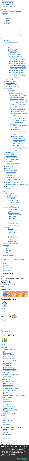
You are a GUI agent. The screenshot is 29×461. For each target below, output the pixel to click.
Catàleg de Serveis (8, 383)
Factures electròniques (9, 394)
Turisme (5, 411)
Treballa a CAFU (7, 372)
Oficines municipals (8, 381)
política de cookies (15, 455)
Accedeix (3, 308)
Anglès (7, 20)
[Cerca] (20, 36)
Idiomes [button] (5, 15)
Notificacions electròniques (11, 388)
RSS (4, 268)
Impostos (6, 392)
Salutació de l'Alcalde (9, 349)
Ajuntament (4, 347)
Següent (8, 332)
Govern (5, 351)
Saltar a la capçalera (8, 1)
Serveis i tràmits (5, 379)
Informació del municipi (10, 410)
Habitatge (6, 399)
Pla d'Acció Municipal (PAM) (11, 360)
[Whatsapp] (4, 13)
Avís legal (5, 436)
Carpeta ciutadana (8, 387)
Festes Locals (7, 378)
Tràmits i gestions (8, 385)
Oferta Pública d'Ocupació (10, 374)
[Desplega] (11, 259)
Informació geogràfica (9, 413)
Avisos (5, 292)
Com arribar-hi (7, 404)
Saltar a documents (7, 4)
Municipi (3, 403)
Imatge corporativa (8, 367)
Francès (8, 23)
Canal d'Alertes (7, 397)
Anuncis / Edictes (8, 356)
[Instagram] (17, 11)
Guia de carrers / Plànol (10, 406)
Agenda (5, 265)
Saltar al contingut (7, 2)
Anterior (3, 332)
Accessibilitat (7, 438)
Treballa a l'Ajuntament (9, 371)
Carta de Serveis (7, 376)
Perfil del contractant (9, 358)
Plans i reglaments (8, 355)
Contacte (3, 9)
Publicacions (6, 296)
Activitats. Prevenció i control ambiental (14, 395)
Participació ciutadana (9, 369)
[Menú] (1, 38)
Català (7, 16)
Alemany (8, 22)
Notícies (5, 263)
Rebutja (19, 458)
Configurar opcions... (6, 458)
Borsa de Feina (7, 401)
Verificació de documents (10, 390)
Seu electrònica (7, 363)
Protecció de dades (8, 434)
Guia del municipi (8, 408)
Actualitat (7, 259)
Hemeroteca (6, 270)
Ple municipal (7, 353)
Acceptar (25, 458)
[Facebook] (4, 11)
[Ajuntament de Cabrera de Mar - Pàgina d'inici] (10, 31)
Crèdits (5, 431)
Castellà (8, 18)
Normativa (6, 362)
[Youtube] (11, 11)
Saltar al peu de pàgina (8, 6)
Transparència (7, 365)
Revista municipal (19, 259)
